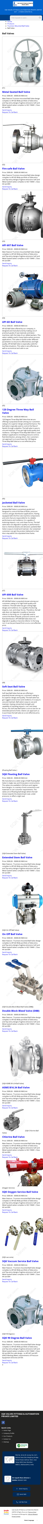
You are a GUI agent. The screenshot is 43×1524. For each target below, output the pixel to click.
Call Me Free (23, 1502)
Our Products (7, 1436)
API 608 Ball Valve (12, 594)
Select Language (29, 1520)
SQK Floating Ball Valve (16, 774)
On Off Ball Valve (12, 934)
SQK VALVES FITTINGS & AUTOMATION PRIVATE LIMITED (23, 11)
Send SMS (23, 1494)
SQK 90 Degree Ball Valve (17, 1337)
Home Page (7, 1430)
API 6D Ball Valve (12, 322)
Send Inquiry (7, 110)
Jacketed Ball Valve (13, 502)
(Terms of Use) (32, 1512)
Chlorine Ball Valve (13, 1136)
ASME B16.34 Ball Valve (16, 1087)
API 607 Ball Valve (12, 245)
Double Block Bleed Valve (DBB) (20, 1010)
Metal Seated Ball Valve (16, 91)
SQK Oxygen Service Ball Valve (20, 1191)
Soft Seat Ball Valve (13, 686)
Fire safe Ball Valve (13, 168)
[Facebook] (3, 1423)
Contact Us (7, 1439)
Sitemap (6, 1442)
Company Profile (8, 1433)
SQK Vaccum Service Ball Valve (20, 1261)
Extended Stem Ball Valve (17, 857)
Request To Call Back (10, 112)
